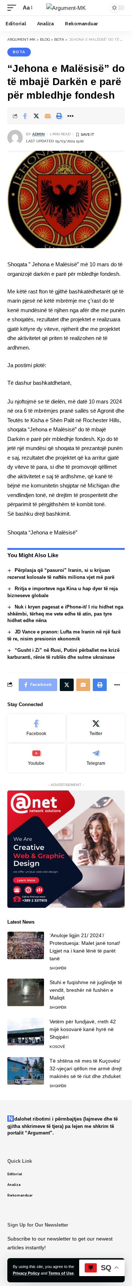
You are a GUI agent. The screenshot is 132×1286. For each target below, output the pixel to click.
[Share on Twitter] (36, 116)
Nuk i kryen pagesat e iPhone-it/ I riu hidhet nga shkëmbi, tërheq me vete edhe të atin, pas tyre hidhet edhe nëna (65, 614)
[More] (70, 116)
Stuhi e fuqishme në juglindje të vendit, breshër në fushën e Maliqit (86, 990)
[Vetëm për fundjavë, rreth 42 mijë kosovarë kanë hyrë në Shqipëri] (25, 1031)
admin (38, 134)
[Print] (59, 116)
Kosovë (57, 1047)
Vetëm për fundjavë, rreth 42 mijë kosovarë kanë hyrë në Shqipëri (83, 1029)
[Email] (48, 116)
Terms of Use (61, 1273)
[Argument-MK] (66, 8)
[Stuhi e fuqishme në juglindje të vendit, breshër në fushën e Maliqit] (25, 992)
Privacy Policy (26, 1273)
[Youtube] (36, 758)
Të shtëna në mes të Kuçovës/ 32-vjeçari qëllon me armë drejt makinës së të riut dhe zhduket (86, 1068)
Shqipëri (58, 968)
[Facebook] (36, 728)
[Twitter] (96, 728)
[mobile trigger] (13, 7)
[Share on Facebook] (25, 116)
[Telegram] (96, 758)
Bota (19, 52)
